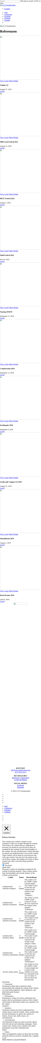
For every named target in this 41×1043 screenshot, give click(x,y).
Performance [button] (6, 994)
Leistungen (8, 808)
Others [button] (4, 1030)
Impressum (15, 778)
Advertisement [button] (7, 1018)
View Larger (4, 81)
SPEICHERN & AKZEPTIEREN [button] (14, 1040)
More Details (13, 81)
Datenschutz (25, 778)
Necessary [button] (5, 863)
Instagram (20, 787)
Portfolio (7, 812)
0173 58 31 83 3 (20, 772)
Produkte (7, 810)
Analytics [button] (5, 1006)
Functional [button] (6, 982)
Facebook (20, 785)
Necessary (8, 865)
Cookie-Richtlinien (20, 780)
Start (6, 806)
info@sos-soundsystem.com (20, 770)
